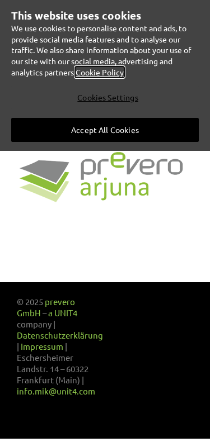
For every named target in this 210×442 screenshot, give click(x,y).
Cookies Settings (107, 97)
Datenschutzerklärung (60, 335)
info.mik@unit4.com (56, 391)
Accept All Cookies (105, 130)
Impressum (42, 346)
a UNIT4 (62, 312)
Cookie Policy (100, 72)
